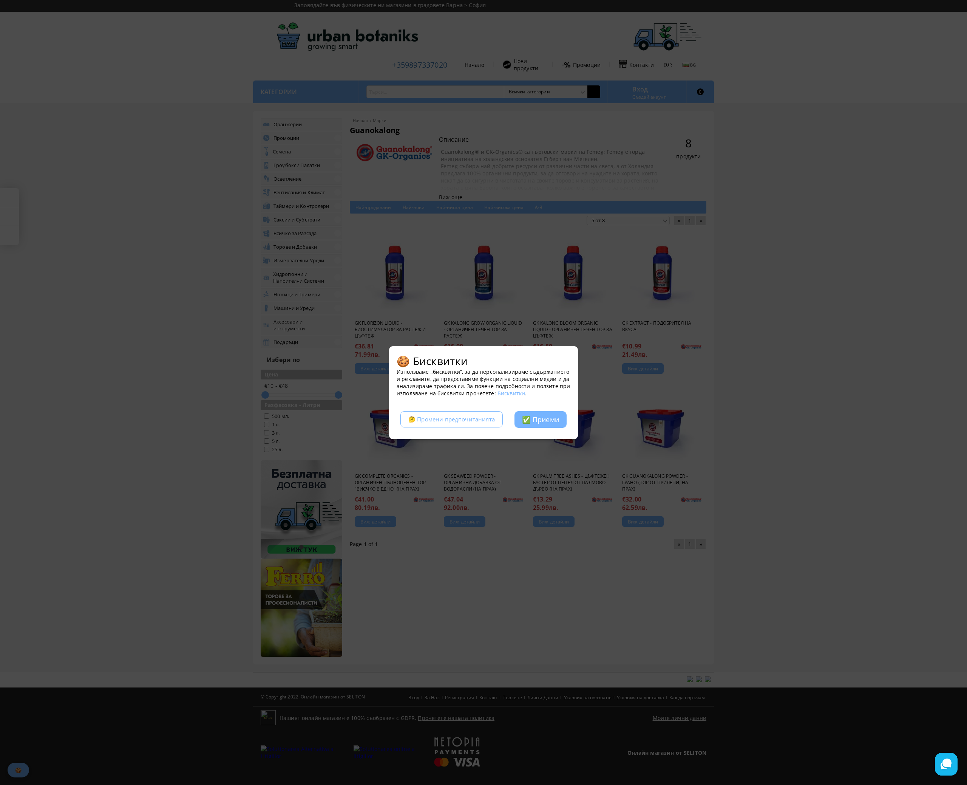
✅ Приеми (540, 419)
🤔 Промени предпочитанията (451, 419)
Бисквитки (511, 393)
